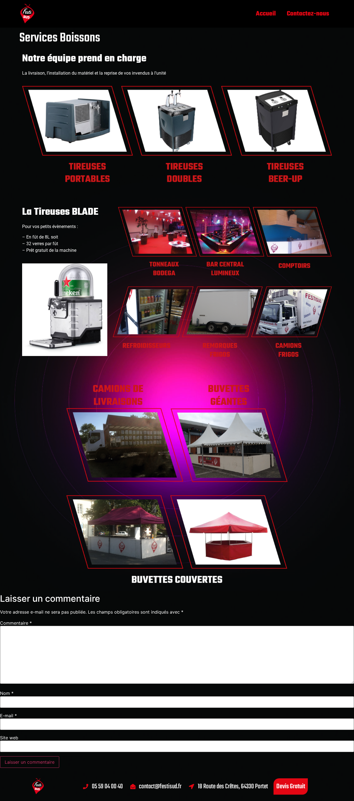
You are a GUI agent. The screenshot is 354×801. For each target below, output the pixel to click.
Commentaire (16, 623)
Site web (9, 737)
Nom (7, 693)
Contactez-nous (308, 14)
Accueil (266, 14)
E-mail (8, 715)
